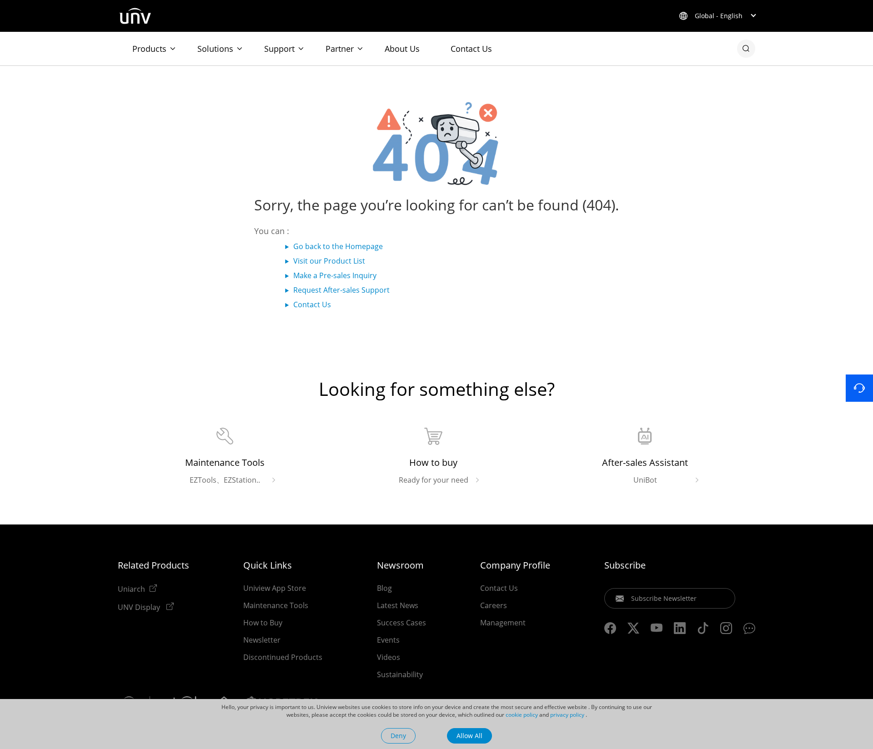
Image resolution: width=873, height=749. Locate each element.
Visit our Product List (329, 261)
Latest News (397, 605)
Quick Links (267, 565)
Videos (388, 657)
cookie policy (522, 715)
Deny (398, 735)
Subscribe (625, 565)
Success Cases (401, 622)
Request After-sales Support (341, 290)
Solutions (215, 48)
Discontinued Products (282, 657)
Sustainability (400, 674)
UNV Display (140, 607)
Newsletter (262, 640)
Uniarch (131, 588)
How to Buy (262, 622)
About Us (402, 48)
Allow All (469, 735)
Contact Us (471, 48)
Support (279, 48)
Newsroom (400, 565)
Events (388, 640)
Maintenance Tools (275, 605)
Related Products (153, 565)
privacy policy (567, 715)
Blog (384, 588)
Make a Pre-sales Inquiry (334, 275)
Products (149, 48)
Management (503, 622)
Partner (340, 48)
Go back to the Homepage (338, 246)
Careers (493, 605)
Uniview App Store (274, 588)
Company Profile (515, 565)
